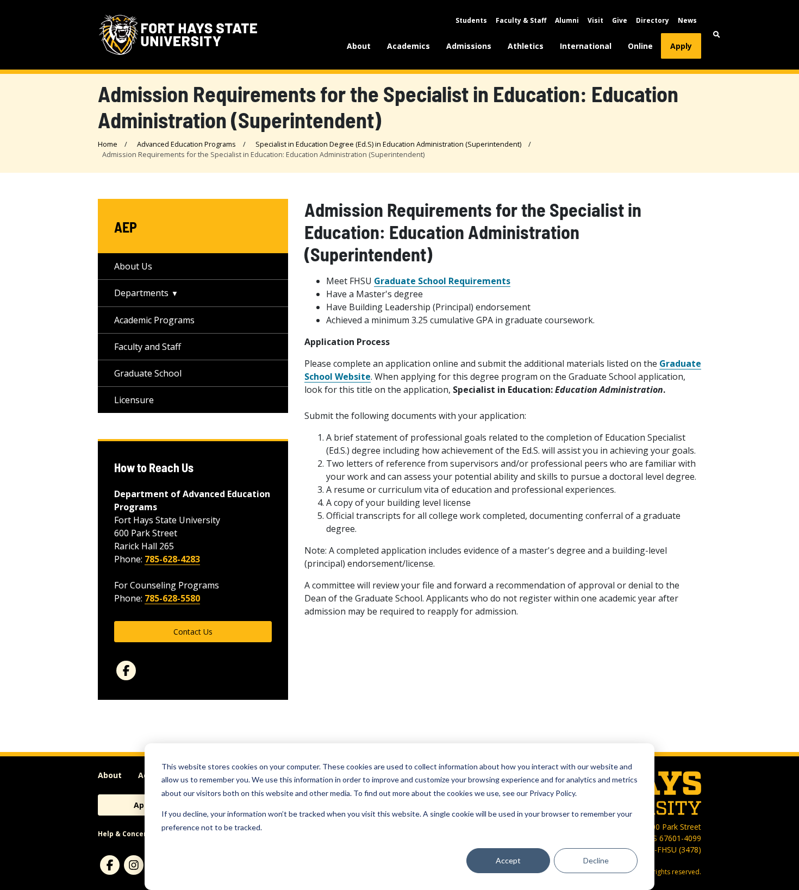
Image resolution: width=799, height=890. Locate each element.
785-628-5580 (172, 598)
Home (107, 144)
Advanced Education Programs (186, 144)
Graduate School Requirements (442, 281)
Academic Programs (154, 320)
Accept (508, 860)
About (359, 46)
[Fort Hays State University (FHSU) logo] (178, 34)
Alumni (567, 20)
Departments (141, 293)
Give (619, 20)
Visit (595, 20)
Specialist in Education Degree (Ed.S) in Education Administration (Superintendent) (388, 144)
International (585, 46)
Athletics (526, 46)
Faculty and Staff (147, 347)
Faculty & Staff (521, 20)
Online (640, 46)
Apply (681, 46)
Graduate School (148, 373)
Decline (596, 860)
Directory (652, 20)
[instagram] (134, 865)
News (687, 20)
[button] (716, 34)
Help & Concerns (126, 833)
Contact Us (193, 631)
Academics (408, 46)
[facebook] (126, 670)
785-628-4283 (172, 559)
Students (471, 20)
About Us (133, 266)
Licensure (134, 400)
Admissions (468, 46)
